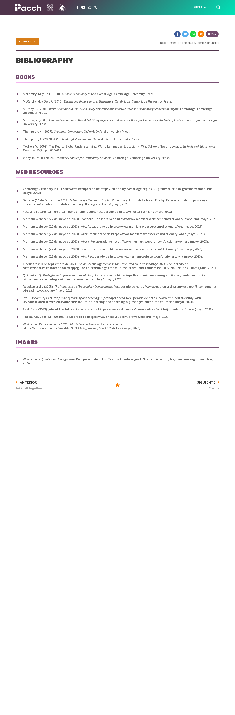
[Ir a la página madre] (117, 385)
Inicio (162, 42)
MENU (198, 7)
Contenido (25, 41)
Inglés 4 (174, 42)
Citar (213, 34)
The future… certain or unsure (200, 42)
